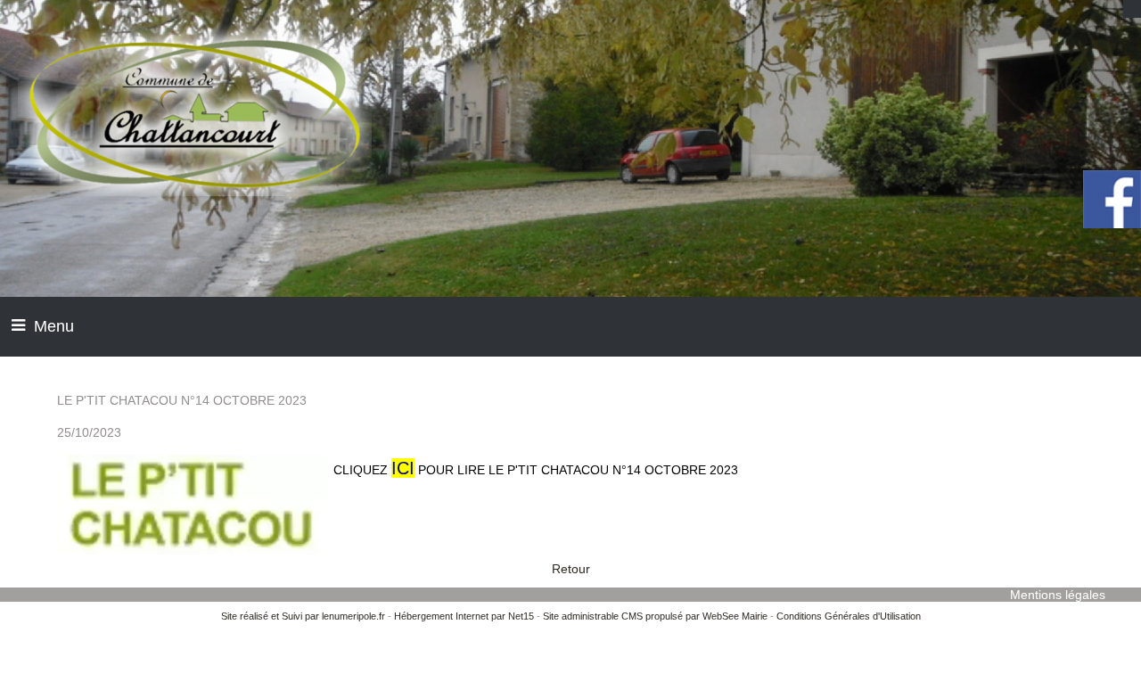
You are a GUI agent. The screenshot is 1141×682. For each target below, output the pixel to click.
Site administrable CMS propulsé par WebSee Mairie (655, 616)
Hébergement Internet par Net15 (464, 616)
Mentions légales (1057, 595)
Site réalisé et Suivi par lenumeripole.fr (303, 616)
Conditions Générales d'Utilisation (848, 616)
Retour (571, 569)
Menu (54, 326)
